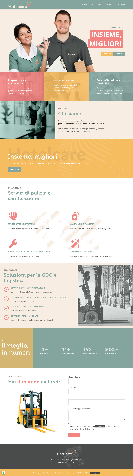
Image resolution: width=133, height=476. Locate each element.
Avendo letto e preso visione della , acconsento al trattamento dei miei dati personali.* (92, 427)
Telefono (72, 398)
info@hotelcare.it (69, 462)
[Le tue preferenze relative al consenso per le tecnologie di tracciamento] (3, 472)
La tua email (73, 387)
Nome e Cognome (75, 377)
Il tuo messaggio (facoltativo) (79, 409)
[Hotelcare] (19, 4)
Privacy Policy (100, 426)
